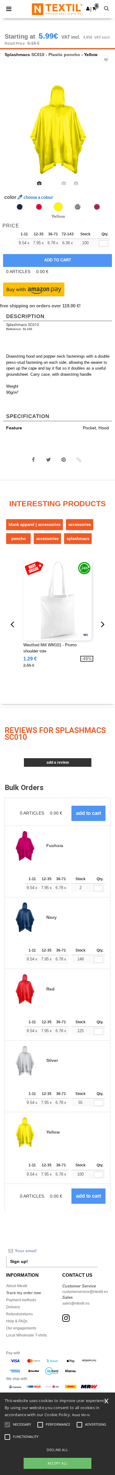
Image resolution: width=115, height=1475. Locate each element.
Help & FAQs (16, 1321)
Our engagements (21, 1328)
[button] (88, 8)
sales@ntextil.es (76, 1303)
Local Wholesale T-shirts (26, 1335)
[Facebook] (33, 459)
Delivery (13, 1307)
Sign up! (19, 1261)
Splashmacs (17, 54)
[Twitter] (48, 459)
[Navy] (20, 207)
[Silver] (78, 207)
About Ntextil (16, 1286)
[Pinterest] (63, 459)
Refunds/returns (19, 1314)
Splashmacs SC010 (22, 325)
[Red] (39, 207)
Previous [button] (13, 133)
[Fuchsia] (97, 207)
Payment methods (21, 1300)
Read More (81, 1414)
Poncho (18, 538)
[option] (57, 130)
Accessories (79, 524)
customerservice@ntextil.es (85, 1292)
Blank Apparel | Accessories (34, 524)
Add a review (58, 762)
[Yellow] (58, 206)
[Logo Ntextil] (57, 8)
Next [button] (106, 133)
